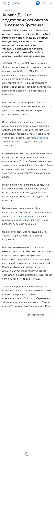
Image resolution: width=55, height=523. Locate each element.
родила (41, 137)
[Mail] (9, 3)
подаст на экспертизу (28, 216)
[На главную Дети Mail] (15, 3)
